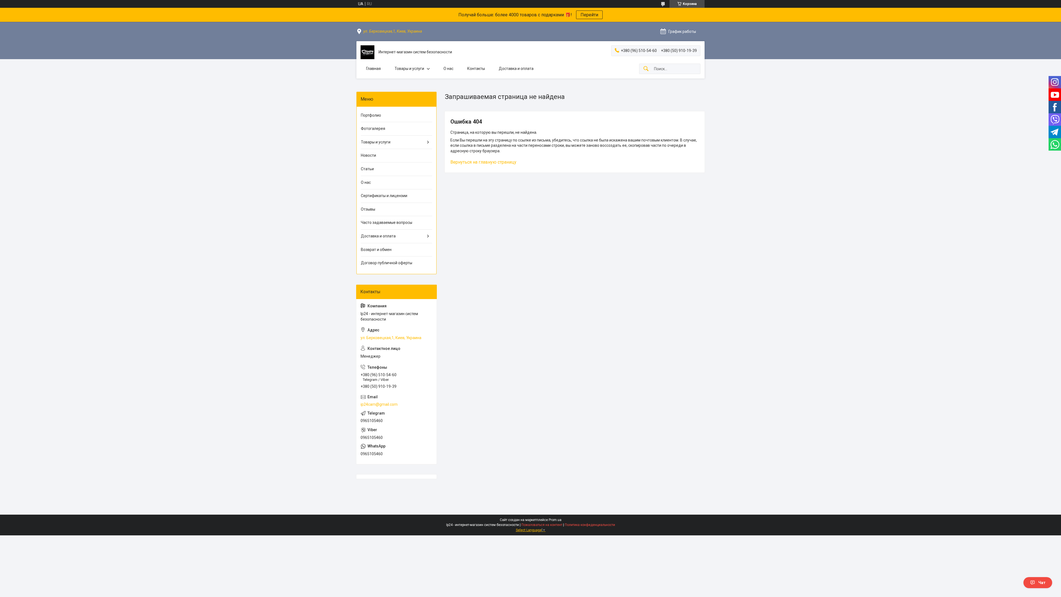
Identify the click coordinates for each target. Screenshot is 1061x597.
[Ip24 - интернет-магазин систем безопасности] (367, 52)
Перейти (589, 14)
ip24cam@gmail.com (379, 404)
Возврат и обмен (376, 249)
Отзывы (368, 209)
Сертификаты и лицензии (384, 195)
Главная (373, 68)
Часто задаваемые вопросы (386, 222)
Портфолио (371, 115)
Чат (1042, 582)
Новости (368, 155)
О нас (448, 68)
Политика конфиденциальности (590, 525)
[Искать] (646, 69)
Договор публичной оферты (386, 263)
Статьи (367, 169)
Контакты (476, 68)
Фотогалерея (373, 128)
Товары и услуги (409, 68)
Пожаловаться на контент (541, 525)
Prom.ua (555, 520)
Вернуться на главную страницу (483, 162)
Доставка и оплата (516, 68)
